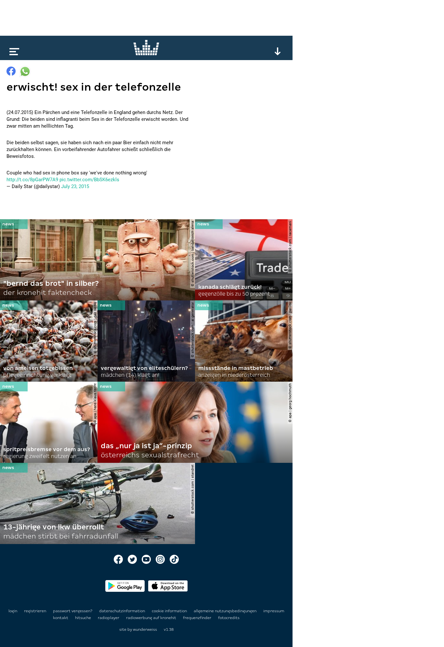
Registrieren (35, 611)
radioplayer (109, 617)
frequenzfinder (197, 617)
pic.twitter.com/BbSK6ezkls (89, 180)
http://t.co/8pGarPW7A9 (32, 180)
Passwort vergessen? (72, 611)
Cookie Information (170, 611)
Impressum (273, 611)
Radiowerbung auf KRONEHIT (151, 617)
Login (12, 611)
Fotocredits (229, 617)
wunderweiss (145, 629)
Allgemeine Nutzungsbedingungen (225, 611)
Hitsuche (83, 617)
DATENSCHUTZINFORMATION (122, 611)
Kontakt (61, 617)
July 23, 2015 (75, 186)
